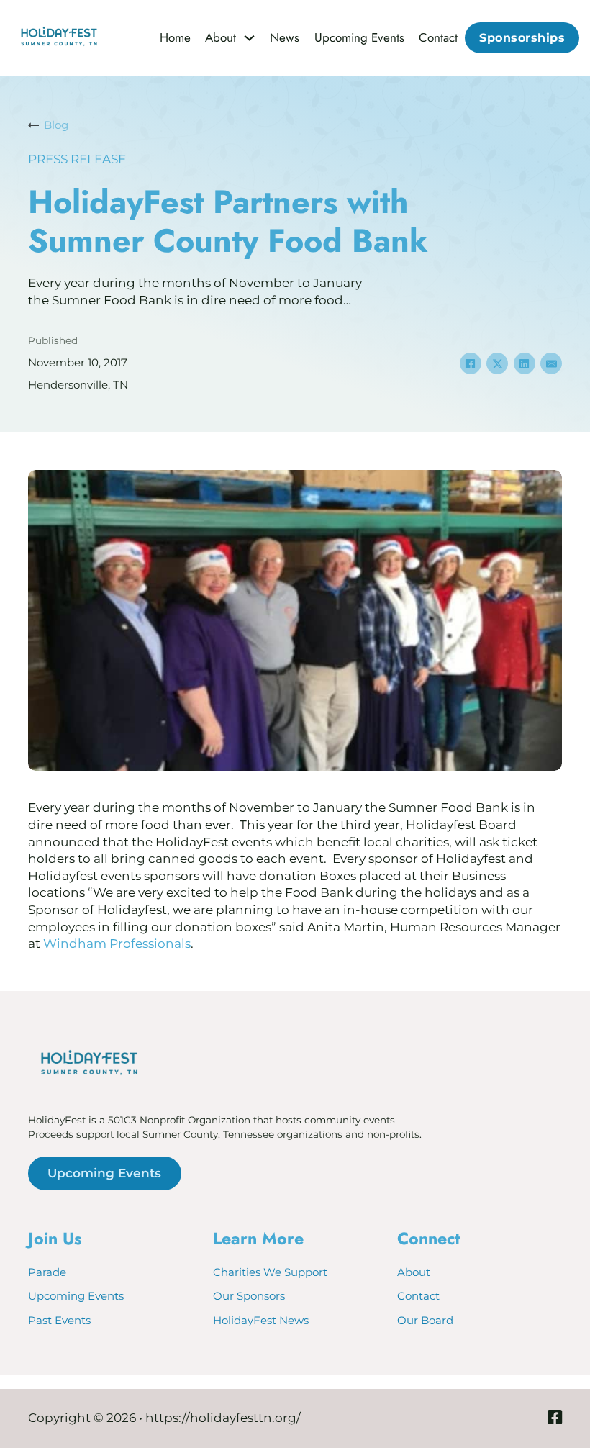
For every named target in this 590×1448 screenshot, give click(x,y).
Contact (438, 38)
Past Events (59, 1320)
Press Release (77, 159)
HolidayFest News (261, 1320)
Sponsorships (522, 38)
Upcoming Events (359, 38)
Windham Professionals (117, 943)
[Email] (551, 363)
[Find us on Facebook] (555, 1419)
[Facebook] (470, 363)
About (220, 38)
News (284, 38)
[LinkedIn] (524, 363)
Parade (47, 1272)
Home (175, 38)
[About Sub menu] (249, 38)
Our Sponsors (249, 1296)
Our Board (425, 1320)
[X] (497, 363)
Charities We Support (270, 1272)
